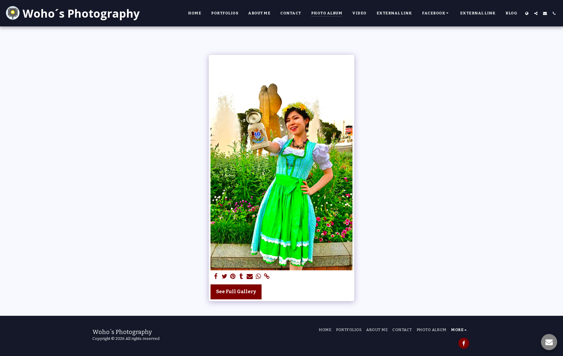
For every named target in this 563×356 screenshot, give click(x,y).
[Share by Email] (250, 276)
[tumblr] (241, 276)
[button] (436, 13)
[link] (267, 276)
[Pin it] (233, 276)
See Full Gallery (236, 291)
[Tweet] (224, 276)
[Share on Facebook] (216, 276)
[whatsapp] (258, 276)
